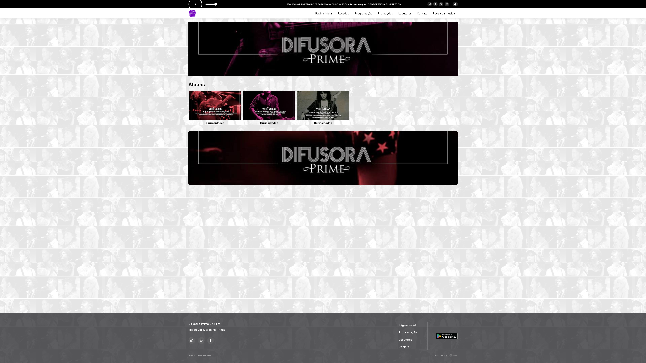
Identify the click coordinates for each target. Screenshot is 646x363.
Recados (343, 13)
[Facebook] (435, 4)
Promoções (385, 13)
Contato (422, 13)
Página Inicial (323, 13)
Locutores (405, 13)
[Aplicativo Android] (455, 4)
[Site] (441, 4)
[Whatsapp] (447, 4)
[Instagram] (429, 4)
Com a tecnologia (441, 355)
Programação (363, 13)
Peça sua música (444, 13)
